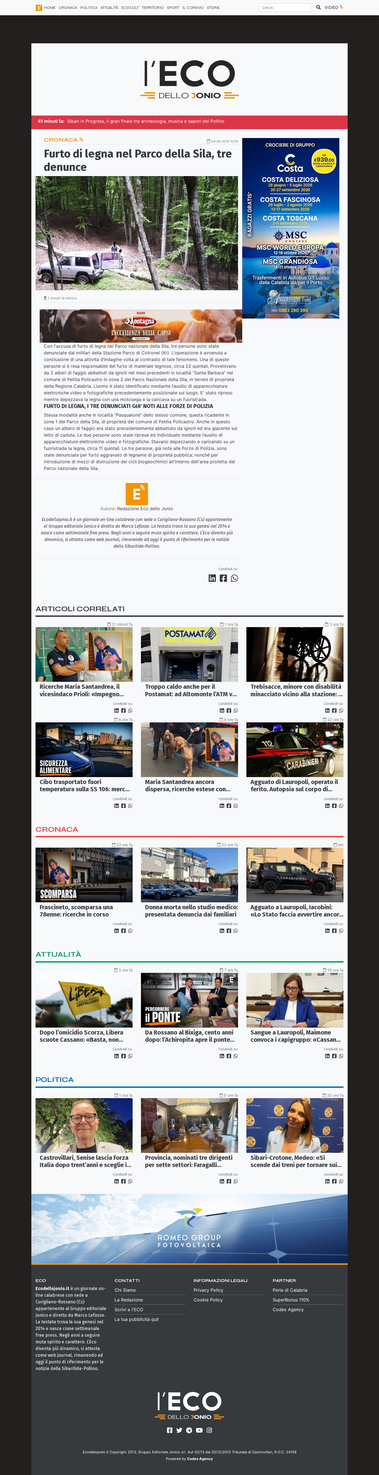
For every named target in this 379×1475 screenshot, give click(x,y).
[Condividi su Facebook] (224, 578)
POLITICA (88, 7)
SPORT (173, 7)
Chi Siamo (125, 1290)
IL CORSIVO (193, 7)
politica (55, 1079)
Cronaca (61, 139)
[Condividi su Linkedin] (213, 578)
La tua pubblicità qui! (137, 1319)
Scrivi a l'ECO (129, 1309)
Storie (213, 7)
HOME (49, 7)
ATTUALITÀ (109, 7)
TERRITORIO (153, 7)
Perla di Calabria (290, 1290)
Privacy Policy (208, 1290)
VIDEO (332, 7)
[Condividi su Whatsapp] (234, 578)
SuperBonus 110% (291, 1300)
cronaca (57, 829)
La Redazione (129, 1300)
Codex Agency (288, 1309)
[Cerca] (318, 7)
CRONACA (68, 7)
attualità (58, 954)
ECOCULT (130, 7)
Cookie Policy (208, 1300)
